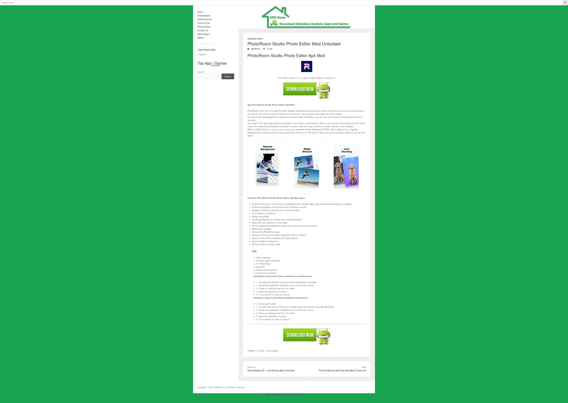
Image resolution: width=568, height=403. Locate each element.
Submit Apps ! (203, 34)
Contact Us (202, 30)
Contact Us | (298, 394)
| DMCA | (268, 394)
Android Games (204, 19)
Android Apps (203, 15)
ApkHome (255, 48)
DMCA (200, 37)
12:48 (269, 48)
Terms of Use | (288, 394)
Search (200, 71)
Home (200, 11)
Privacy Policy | (277, 394)
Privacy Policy (203, 26)
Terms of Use (203, 22)
